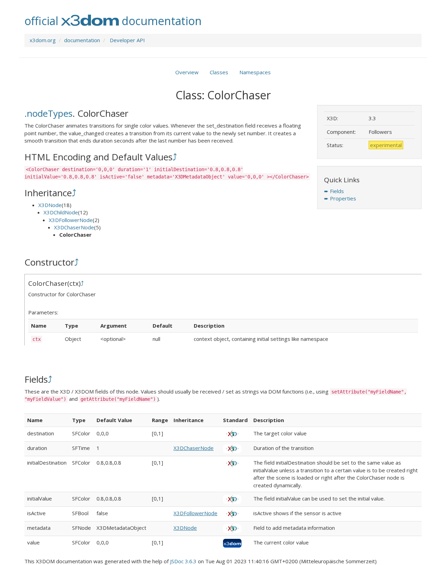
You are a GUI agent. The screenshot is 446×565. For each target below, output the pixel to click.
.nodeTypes (48, 113)
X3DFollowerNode (71, 219)
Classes (219, 72)
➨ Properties (340, 198)
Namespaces (255, 72)
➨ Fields (334, 191)
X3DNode (50, 204)
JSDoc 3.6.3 (183, 561)
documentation (82, 40)
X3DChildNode (61, 212)
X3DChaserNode (74, 227)
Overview (187, 72)
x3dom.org (43, 40)
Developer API (127, 40)
